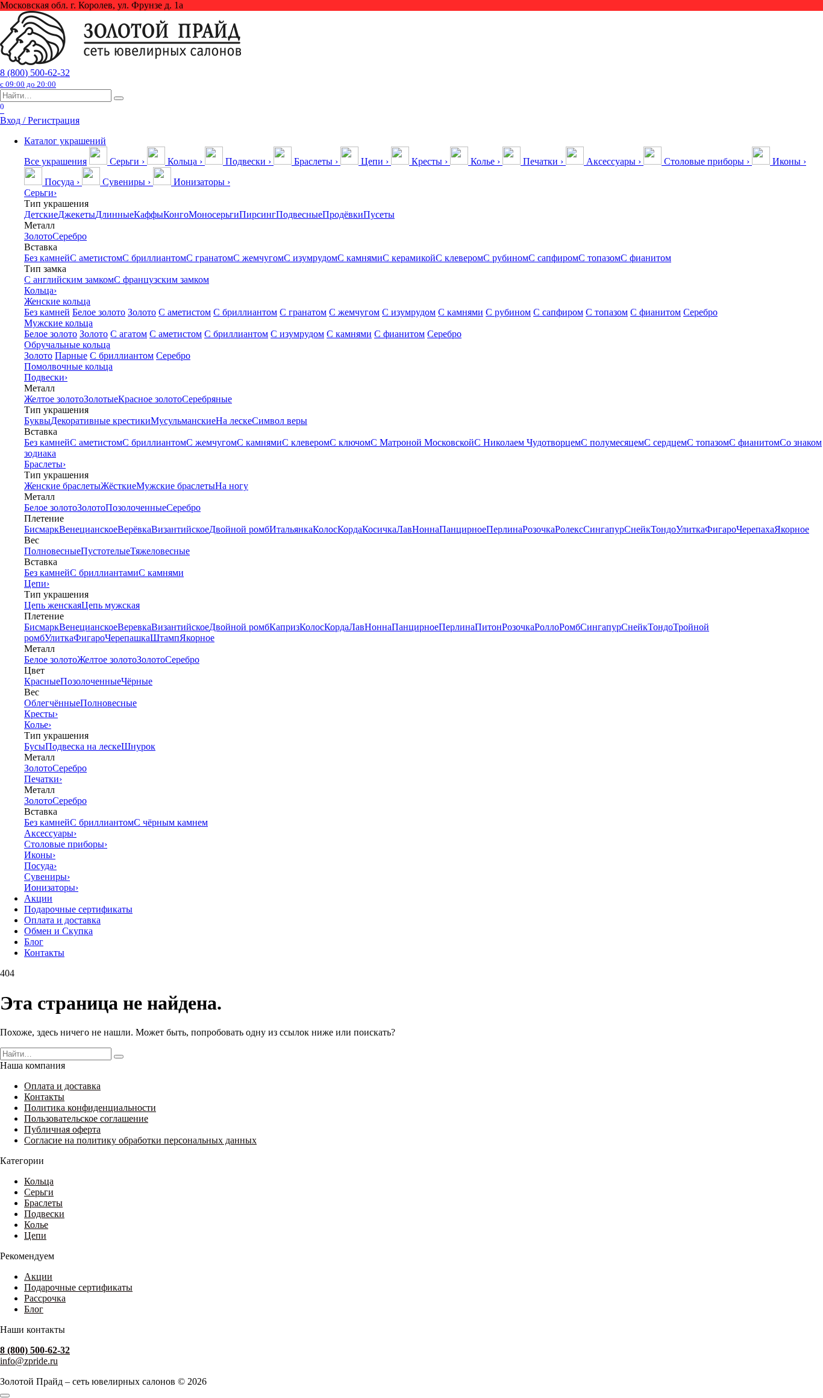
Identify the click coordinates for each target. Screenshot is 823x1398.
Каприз (284, 627)
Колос (325, 529)
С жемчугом (258, 258)
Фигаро (720, 529)
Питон (488, 627)
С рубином (505, 258)
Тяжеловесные (160, 551)
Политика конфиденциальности (90, 1107)
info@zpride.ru (29, 1361)
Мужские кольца (58, 323)
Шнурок (138, 746)
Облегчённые (52, 703)
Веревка (134, 627)
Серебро (69, 236)
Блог (33, 942)
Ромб (569, 627)
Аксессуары (50, 833)
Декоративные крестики (101, 421)
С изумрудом (310, 258)
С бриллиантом (154, 258)
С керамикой (409, 258)
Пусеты (379, 214)
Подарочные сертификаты (78, 909)
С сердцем (665, 442)
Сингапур (603, 529)
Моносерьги (214, 214)
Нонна (425, 529)
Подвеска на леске (83, 746)
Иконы (39, 855)
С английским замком (69, 279)
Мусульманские (183, 421)
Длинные (114, 214)
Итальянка (291, 529)
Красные (42, 681)
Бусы (34, 746)
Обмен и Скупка (58, 931)
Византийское (180, 529)
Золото (38, 236)
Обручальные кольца (67, 345)
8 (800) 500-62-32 (35, 78)
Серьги (40, 193)
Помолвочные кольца (68, 366)
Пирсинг (257, 214)
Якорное (791, 529)
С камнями (360, 258)
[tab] (118, 161)
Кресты (41, 714)
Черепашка (127, 638)
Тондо (663, 529)
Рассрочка (45, 1298)
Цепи (36, 583)
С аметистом (96, 258)
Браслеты (45, 464)
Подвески (45, 377)
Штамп (165, 638)
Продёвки (342, 214)
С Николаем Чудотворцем (527, 442)
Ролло (546, 627)
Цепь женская (52, 605)
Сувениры (47, 876)
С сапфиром (553, 258)
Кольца (40, 290)
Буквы (37, 421)
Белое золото (98, 312)
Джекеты (76, 214)
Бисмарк (41, 529)
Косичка (379, 529)
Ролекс (569, 529)
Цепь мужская (110, 605)
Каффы (148, 214)
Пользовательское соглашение (86, 1118)
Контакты (44, 952)
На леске (234, 421)
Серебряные (207, 399)
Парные (71, 355)
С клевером (459, 258)
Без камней (47, 258)
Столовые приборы (65, 844)
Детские (41, 214)
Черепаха (755, 529)
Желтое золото (54, 399)
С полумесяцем (612, 442)
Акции (38, 898)
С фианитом (646, 258)
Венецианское (88, 529)
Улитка (690, 529)
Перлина (504, 529)
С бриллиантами (104, 573)
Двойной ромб (239, 529)
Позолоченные (135, 507)
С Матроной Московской (422, 442)
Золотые (101, 399)
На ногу (231, 486)
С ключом (350, 442)
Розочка (538, 529)
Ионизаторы (51, 887)
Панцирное (462, 529)
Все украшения (55, 161)
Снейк (637, 529)
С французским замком (161, 279)
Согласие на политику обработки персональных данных (140, 1140)
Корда (349, 529)
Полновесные (52, 551)
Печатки (43, 779)
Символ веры (279, 421)
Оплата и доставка (62, 920)
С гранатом (209, 258)
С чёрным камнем (171, 822)
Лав (404, 529)
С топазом (599, 258)
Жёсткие (118, 486)
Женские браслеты (62, 486)
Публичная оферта (62, 1129)
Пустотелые (105, 551)
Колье (37, 725)
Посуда (40, 866)
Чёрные (136, 681)
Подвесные (299, 214)
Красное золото (150, 399)
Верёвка (134, 529)
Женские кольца (57, 301)
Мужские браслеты (175, 486)
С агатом (128, 334)
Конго (176, 214)
